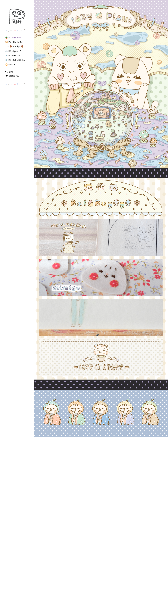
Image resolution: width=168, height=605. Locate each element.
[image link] (16, 16)
